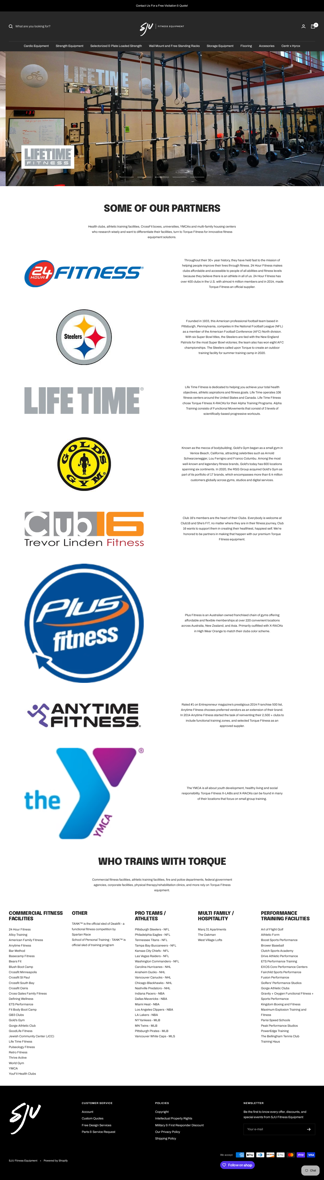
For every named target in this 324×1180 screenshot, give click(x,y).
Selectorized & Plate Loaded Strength (116, 46)
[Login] (303, 26)
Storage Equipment (220, 46)
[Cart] (313, 26)
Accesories (266, 46)
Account (87, 1111)
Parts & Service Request (98, 1132)
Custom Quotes (92, 1118)
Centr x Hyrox (290, 46)
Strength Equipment (69, 46)
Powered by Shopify (56, 1160)
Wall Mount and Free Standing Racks (174, 46)
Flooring (246, 46)
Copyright (162, 1111)
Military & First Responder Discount (179, 1125)
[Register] (309, 1129)
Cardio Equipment (36, 46)
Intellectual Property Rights (173, 1118)
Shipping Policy (165, 1138)
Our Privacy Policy (167, 1132)
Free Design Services (96, 1125)
